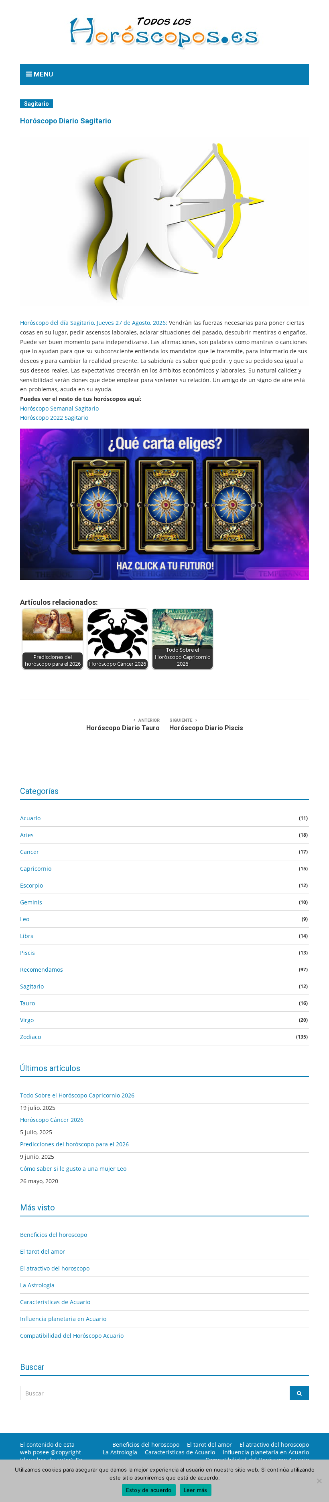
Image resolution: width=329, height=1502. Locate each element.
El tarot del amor (42, 1251)
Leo (24, 919)
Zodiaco (30, 1037)
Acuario (30, 818)
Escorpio (31, 885)
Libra (27, 936)
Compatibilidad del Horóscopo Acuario (72, 1335)
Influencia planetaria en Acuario (63, 1319)
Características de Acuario (55, 1302)
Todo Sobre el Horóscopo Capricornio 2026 (77, 1095)
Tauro (27, 1003)
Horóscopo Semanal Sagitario (59, 408)
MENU (42, 74)
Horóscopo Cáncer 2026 (51, 1119)
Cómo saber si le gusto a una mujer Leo (73, 1168)
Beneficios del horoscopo (53, 1234)
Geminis (31, 902)
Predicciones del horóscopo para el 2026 (74, 1144)
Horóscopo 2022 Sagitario (54, 417)
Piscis (27, 952)
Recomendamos (41, 969)
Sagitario (36, 104)
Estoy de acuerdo (149, 1490)
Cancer (29, 852)
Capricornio (35, 868)
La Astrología (37, 1285)
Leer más (195, 1490)
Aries (27, 835)
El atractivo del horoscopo (54, 1268)
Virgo (27, 1020)
